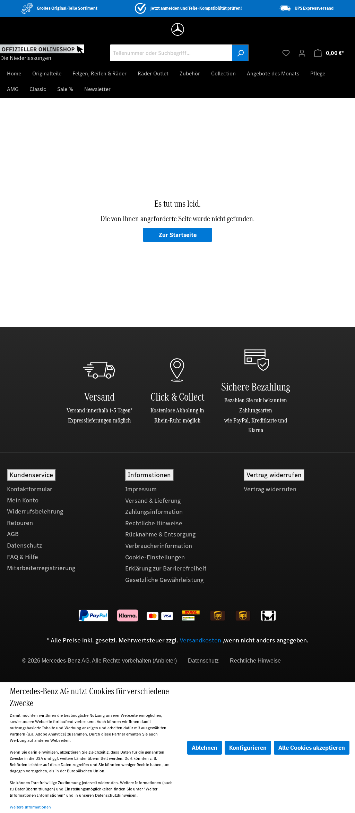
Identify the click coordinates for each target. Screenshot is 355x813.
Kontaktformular (29, 489)
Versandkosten (200, 640)
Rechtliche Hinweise (153, 523)
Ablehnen (204, 748)
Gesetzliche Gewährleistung (164, 580)
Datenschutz (24, 545)
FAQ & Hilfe (22, 557)
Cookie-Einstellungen (155, 557)
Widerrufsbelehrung (35, 511)
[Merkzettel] (286, 52)
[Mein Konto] (302, 52)
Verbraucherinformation (158, 546)
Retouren (20, 523)
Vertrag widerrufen (270, 489)
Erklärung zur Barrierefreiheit (166, 568)
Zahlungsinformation (154, 512)
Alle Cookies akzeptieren (311, 748)
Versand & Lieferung (153, 500)
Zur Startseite (178, 235)
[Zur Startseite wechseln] (42, 52)
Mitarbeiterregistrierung (41, 568)
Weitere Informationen (30, 807)
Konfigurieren (248, 748)
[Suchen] (240, 52)
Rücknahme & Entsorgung (160, 534)
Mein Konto (22, 500)
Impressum (141, 489)
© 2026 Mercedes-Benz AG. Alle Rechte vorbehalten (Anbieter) (99, 661)
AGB (13, 534)
